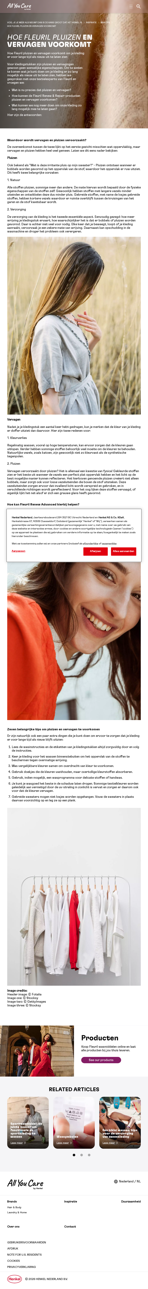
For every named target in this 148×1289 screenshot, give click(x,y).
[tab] (74, 1155)
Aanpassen (18, 551)
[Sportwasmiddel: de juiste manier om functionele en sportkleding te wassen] (28, 1123)
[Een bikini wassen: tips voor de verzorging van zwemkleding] (120, 1123)
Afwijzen (95, 551)
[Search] (138, 6)
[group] (74, 1129)
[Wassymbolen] (74, 1123)
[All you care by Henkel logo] (19, 6)
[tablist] (74, 1155)
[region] (74, 535)
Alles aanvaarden (123, 551)
